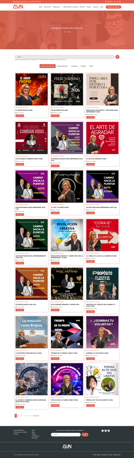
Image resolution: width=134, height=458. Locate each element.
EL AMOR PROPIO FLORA (24, 110)
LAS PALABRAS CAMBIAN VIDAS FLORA (29, 159)
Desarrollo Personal (73, 28)
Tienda (89, 7)
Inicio (40, 7)
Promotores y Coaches (70, 7)
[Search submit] (117, 57)
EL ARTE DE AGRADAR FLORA (96, 159)
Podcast (83, 66)
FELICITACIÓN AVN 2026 (59, 110)
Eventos (82, 7)
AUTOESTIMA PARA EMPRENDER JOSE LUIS (101, 207)
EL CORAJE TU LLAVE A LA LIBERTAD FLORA (101, 256)
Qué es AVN (47, 7)
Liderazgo (74, 66)
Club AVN (95, 7)
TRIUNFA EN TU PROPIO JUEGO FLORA (64, 353)
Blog (101, 7)
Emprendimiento (62, 66)
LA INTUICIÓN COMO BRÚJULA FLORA (29, 353)
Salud (91, 66)
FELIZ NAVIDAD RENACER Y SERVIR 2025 (65, 304)
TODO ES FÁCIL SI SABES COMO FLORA (64, 400)
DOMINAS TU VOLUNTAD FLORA (97, 353)
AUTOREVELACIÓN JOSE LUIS (26, 304)
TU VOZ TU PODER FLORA (60, 207)
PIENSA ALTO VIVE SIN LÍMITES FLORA (99, 400)
